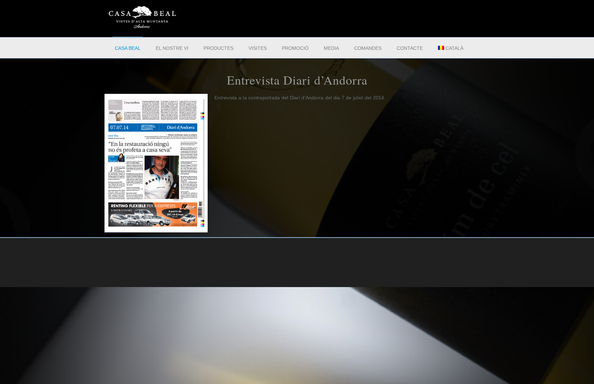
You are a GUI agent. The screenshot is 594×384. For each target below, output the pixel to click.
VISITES (258, 48)
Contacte (410, 48)
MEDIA (331, 48)
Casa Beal (128, 48)
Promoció (295, 48)
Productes (218, 48)
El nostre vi (172, 48)
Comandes (368, 48)
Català (454, 48)
